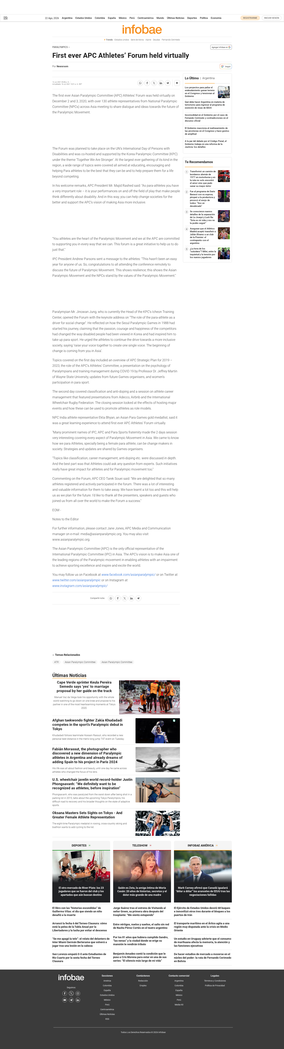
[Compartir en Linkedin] (161, 83)
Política (204, 18)
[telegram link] (71, 1000)
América (107, 981)
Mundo (160, 18)
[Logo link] (142, 29)
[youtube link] (64, 1000)
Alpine (148, 40)
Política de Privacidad (215, 985)
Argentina (67, 18)
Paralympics (60, 47)
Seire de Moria (137, 40)
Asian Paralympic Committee (80, 662)
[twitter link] (71, 993)
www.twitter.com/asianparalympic (76, 580)
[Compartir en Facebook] (147, 83)
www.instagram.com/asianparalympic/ (80, 586)
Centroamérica (146, 18)
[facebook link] (64, 993)
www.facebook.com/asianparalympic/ (128, 574)
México (123, 18)
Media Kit (179, 1004)
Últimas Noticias (175, 18)
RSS (107, 1019)
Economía (216, 18)
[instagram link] (77, 993)
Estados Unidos (83, 18)
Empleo (143, 985)
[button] (5, 18)
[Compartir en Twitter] (154, 83)
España (112, 18)
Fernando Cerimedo (171, 40)
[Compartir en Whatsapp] (140, 83)
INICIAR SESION (271, 18)
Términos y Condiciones (215, 981)
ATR (56, 662)
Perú (132, 18)
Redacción (143, 981)
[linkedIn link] (77, 1000)
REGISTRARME (250, 18)
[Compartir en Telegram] (168, 83)
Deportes (192, 18)
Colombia (100, 18)
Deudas (156, 40)
